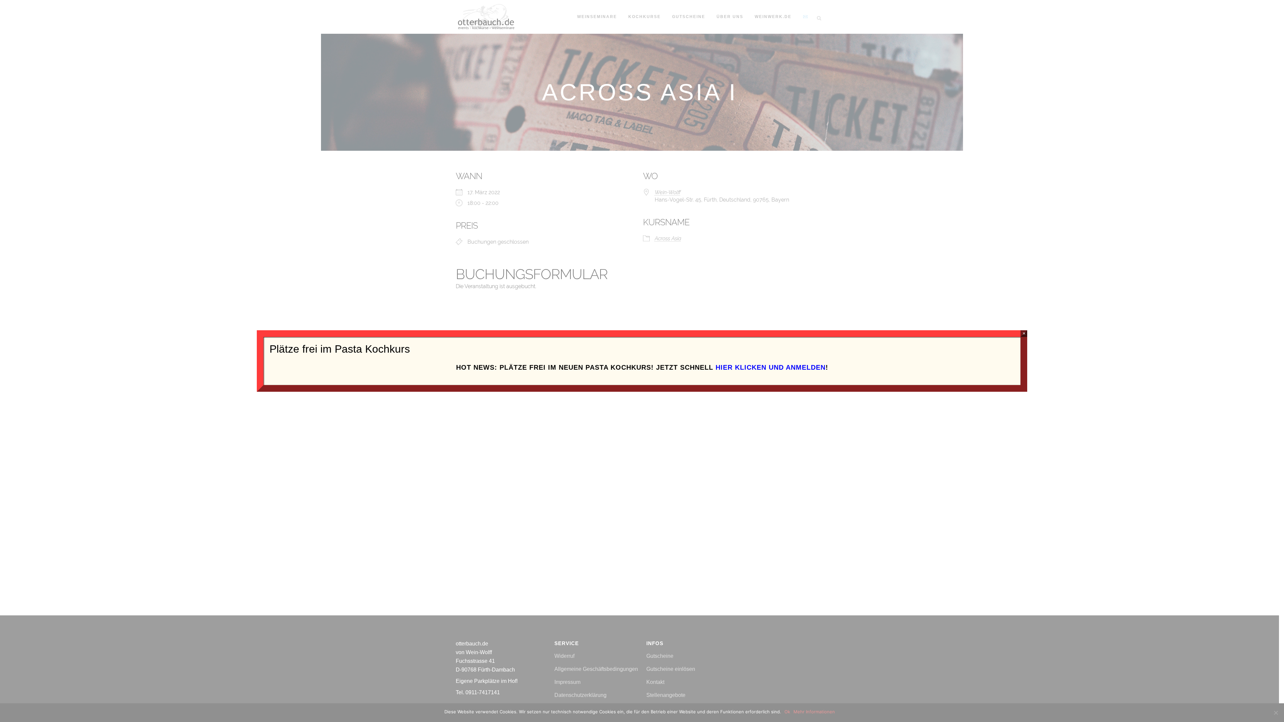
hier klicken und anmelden (771, 367)
